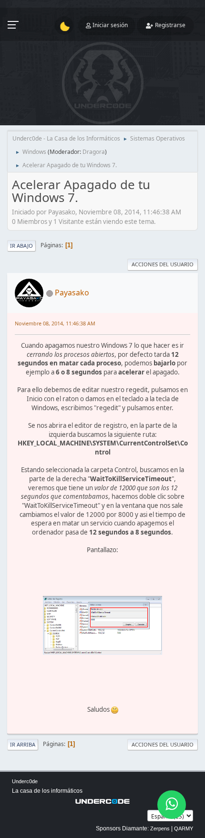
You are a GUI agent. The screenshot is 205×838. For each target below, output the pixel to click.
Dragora (93, 152)
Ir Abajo (21, 245)
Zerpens (160, 828)
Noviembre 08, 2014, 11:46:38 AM (55, 323)
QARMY (183, 828)
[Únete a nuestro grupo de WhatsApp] (171, 804)
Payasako (72, 292)
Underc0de (25, 781)
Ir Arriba (22, 744)
